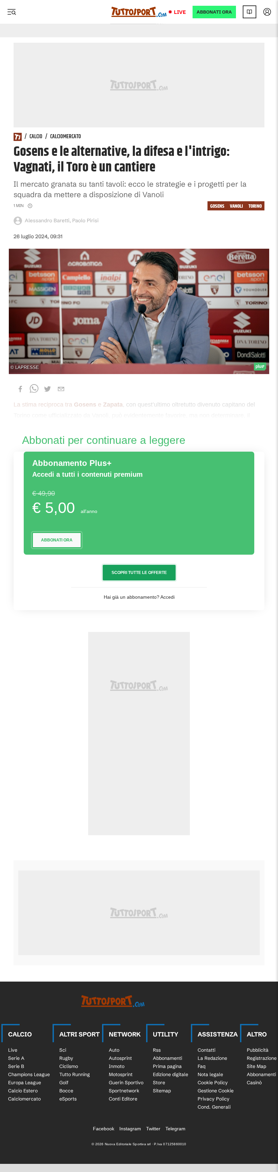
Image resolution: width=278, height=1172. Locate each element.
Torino (255, 206)
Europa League (24, 1083)
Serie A (16, 1058)
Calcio (35, 137)
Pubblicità (258, 1050)
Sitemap (162, 1091)
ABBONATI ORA (214, 12)
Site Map (256, 1066)
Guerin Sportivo (126, 1083)
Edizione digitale (170, 1074)
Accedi (167, 597)
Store (159, 1083)
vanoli (236, 206)
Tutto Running (74, 1074)
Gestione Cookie (216, 1091)
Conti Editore (123, 1099)
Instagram (130, 1128)
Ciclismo (68, 1066)
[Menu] (11, 12)
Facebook (103, 1128)
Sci (62, 1050)
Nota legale (210, 1074)
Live (180, 12)
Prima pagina (167, 1066)
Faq (201, 1066)
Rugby (66, 1058)
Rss (157, 1050)
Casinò (254, 1083)
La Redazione (212, 1058)
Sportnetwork (124, 1091)
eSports (68, 1099)
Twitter (153, 1128)
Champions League (29, 1074)
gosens (217, 206)
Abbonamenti (167, 1058)
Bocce (66, 1091)
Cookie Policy (213, 1083)
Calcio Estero (23, 1091)
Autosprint (120, 1058)
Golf (63, 1083)
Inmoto (116, 1066)
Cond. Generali (214, 1107)
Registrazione (262, 1058)
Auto (114, 1050)
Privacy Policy (214, 1099)
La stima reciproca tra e (68, 404)
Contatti (206, 1050)
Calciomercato (65, 137)
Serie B (16, 1066)
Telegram (175, 1128)
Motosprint (121, 1074)
